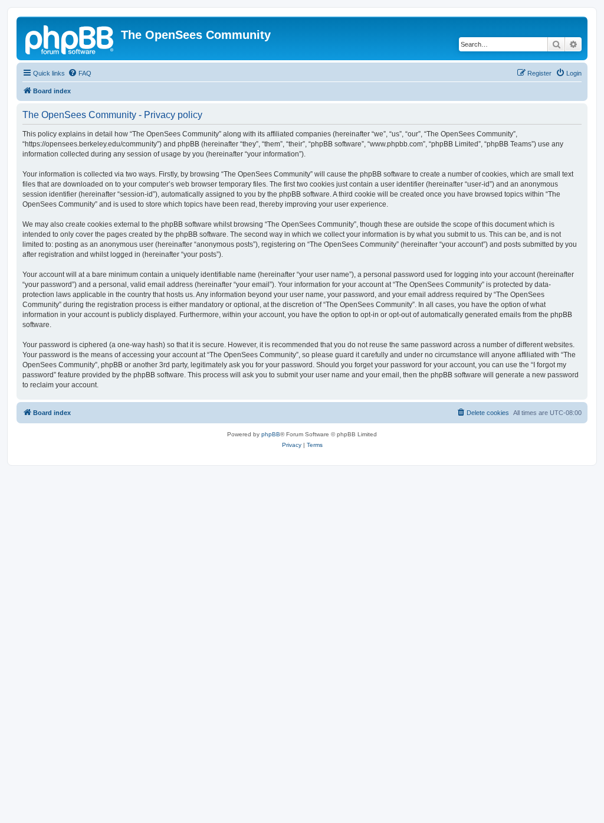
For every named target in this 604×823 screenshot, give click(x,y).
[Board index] (70, 38)
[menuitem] (79, 73)
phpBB (270, 434)
